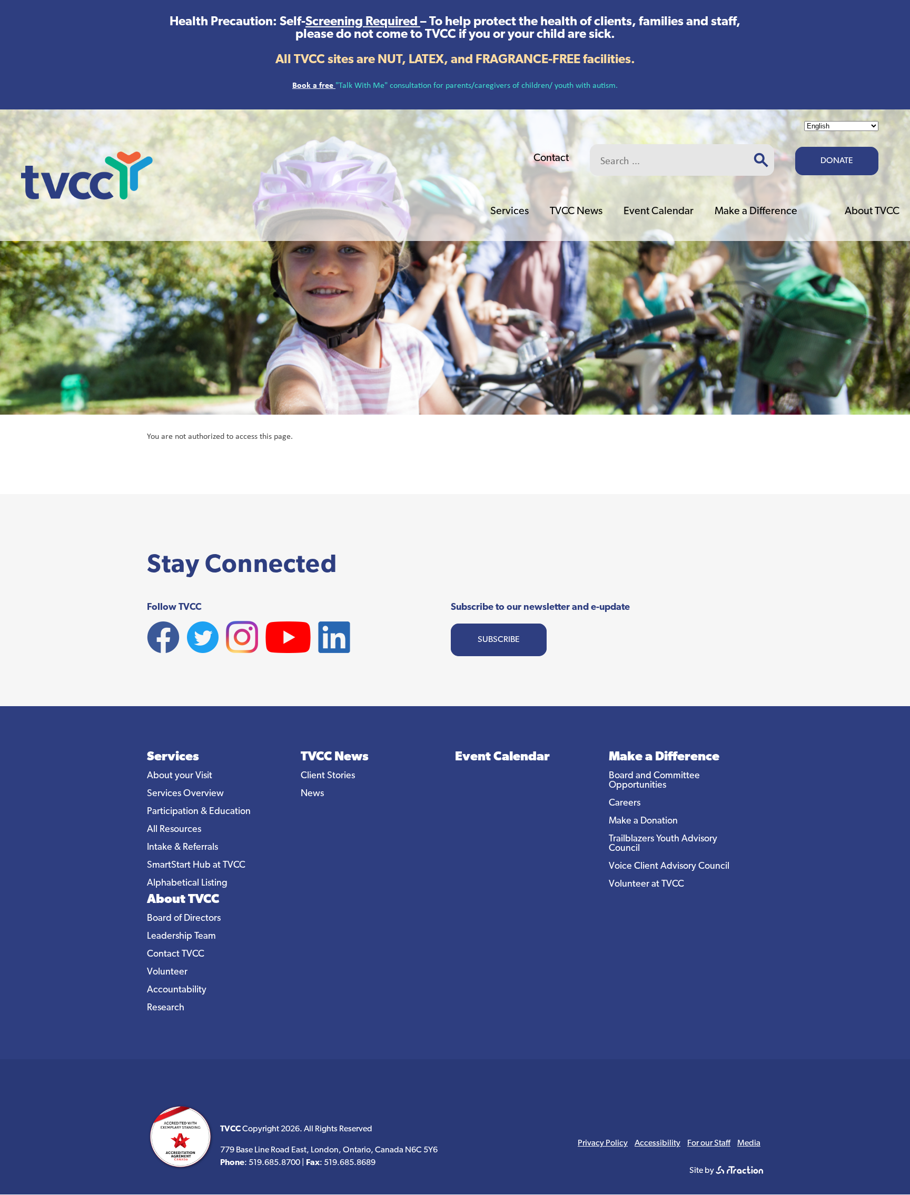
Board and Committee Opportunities (654, 780)
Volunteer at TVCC (646, 884)
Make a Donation (643, 821)
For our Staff (708, 1143)
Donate (836, 161)
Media (748, 1143)
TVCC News (576, 211)
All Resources (174, 830)
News (312, 794)
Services (509, 211)
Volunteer (167, 972)
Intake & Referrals (182, 847)
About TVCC (872, 211)
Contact (551, 158)
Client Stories (328, 776)
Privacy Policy (603, 1143)
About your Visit (179, 776)
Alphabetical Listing (187, 883)
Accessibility (657, 1143)
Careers (624, 803)
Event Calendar (659, 211)
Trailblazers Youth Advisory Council (663, 844)
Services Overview (185, 794)
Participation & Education (199, 812)
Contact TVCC (175, 954)
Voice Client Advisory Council (669, 866)
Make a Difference (756, 211)
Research (165, 1008)
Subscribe (499, 640)
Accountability (176, 990)
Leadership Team (181, 936)
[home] (87, 196)
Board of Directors (184, 918)
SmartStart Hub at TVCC (196, 865)
